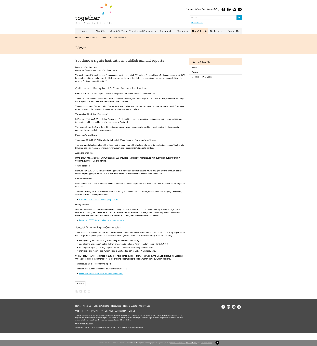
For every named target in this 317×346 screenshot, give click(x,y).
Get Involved (216, 31)
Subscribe (200, 9)
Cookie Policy (81, 310)
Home (83, 31)
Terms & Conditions (177, 343)
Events (195, 72)
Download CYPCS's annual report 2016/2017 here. (101, 220)
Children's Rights (101, 305)
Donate (189, 9)
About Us (100, 31)
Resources (182, 31)
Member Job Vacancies (202, 76)
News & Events (199, 31)
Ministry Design (88, 323)
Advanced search (197, 23)
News (103, 37)
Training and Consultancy (142, 31)
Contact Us (233, 31)
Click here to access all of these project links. (99, 199)
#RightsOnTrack (118, 31)
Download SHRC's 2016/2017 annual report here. (101, 273)
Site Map (109, 310)
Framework (165, 31)
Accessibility (213, 9)
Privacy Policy (96, 310)
